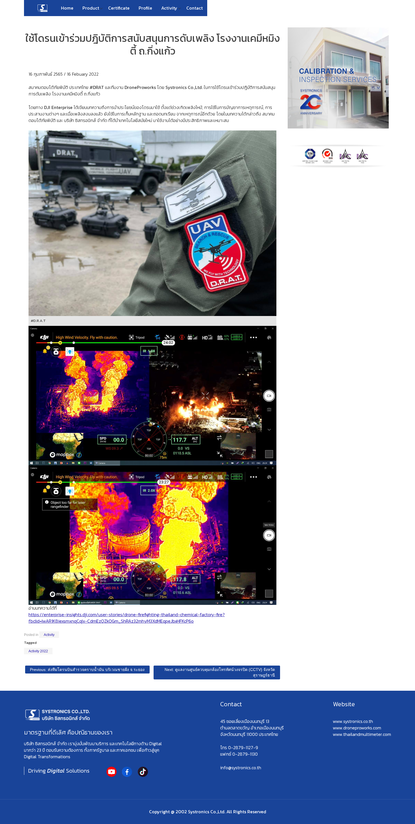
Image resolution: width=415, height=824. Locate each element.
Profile (145, 8)
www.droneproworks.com (357, 727)
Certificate (119, 8)
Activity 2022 (38, 651)
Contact (194, 8)
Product (90, 8)
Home (67, 8)
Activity (169, 8)
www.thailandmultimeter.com (362, 734)
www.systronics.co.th (353, 721)
